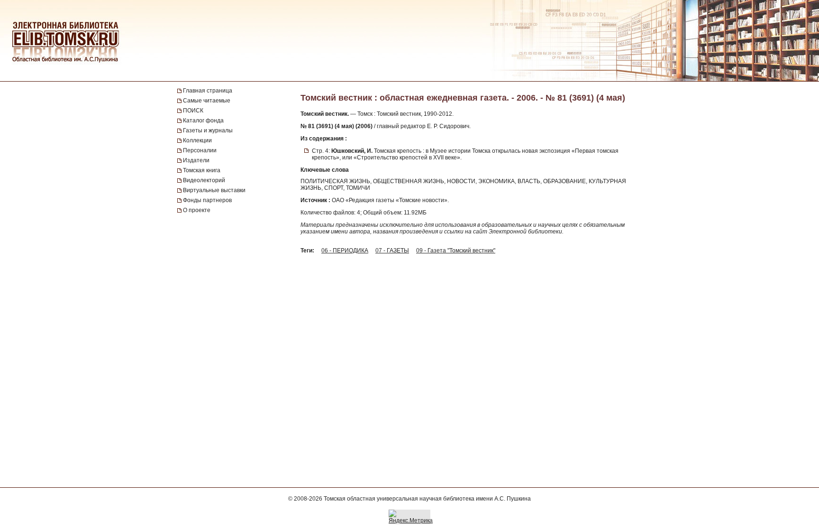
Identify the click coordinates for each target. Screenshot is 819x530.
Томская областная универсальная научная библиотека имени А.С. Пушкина (427, 498)
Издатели (196, 160)
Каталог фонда (203, 120)
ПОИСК (193, 110)
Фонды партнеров (207, 200)
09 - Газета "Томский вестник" (455, 250)
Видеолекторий (204, 180)
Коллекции (197, 140)
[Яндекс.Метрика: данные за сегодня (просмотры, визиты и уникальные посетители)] (411, 517)
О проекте (196, 210)
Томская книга (201, 170)
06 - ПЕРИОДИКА (344, 250)
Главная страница (207, 90)
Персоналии (200, 150)
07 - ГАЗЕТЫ (392, 250)
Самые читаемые (206, 100)
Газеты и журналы (208, 130)
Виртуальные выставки (214, 190)
